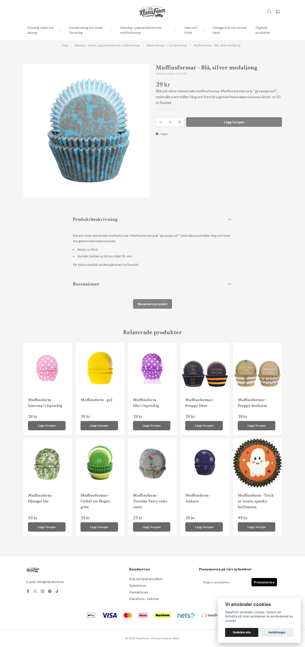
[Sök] (269, 12)
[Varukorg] (278, 12)
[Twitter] (35, 591)
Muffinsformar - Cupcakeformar (166, 45)
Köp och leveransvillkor (146, 579)
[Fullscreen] (86, 131)
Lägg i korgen (47, 425)
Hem (65, 45)
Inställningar (277, 632)
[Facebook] (28, 591)
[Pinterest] (49, 591)
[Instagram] (42, 591)
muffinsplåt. (130, 264)
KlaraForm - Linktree (144, 599)
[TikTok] (57, 591)
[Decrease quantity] (160, 122)
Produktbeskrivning (95, 219)
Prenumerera (264, 582)
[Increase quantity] (179, 122)
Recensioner (86, 284)
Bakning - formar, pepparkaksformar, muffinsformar (107, 45)
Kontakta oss (138, 592)
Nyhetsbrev (137, 585)
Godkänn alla (242, 632)
